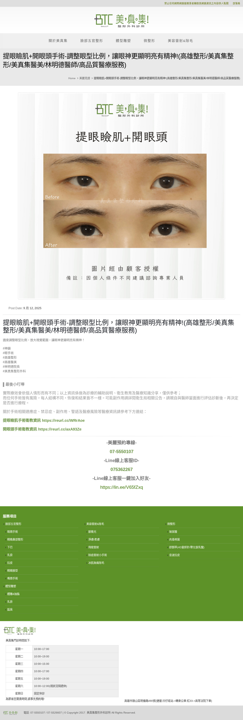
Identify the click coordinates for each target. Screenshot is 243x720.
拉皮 (10, 562)
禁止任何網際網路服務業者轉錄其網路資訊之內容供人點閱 (196, 3)
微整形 (149, 41)
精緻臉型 (12, 570)
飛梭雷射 (93, 547)
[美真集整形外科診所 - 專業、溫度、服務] (121, 20)
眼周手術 (12, 531)
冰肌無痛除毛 (96, 562)
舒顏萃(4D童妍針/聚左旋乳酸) (186, 547)
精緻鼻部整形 (15, 539)
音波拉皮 (174, 555)
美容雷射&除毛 (180, 41)
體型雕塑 (123, 41)
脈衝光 (92, 531)
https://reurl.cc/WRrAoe (63, 420)
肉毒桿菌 (174, 539)
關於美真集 (58, 41)
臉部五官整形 (91, 41)
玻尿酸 (173, 531)
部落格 (236, 3)
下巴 (10, 547)
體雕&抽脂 (13, 593)
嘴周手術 (12, 578)
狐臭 (10, 609)
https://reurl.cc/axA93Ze (59, 429)
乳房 (10, 555)
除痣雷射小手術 (97, 555)
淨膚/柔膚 (94, 539)
